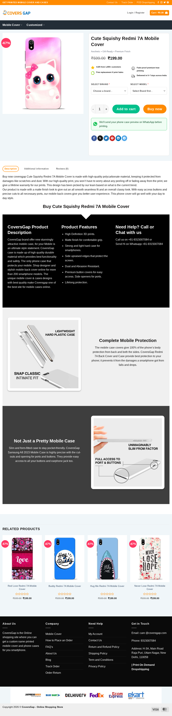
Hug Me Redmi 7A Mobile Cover (107, 586)
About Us (51, 653)
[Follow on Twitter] (165, 2)
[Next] (169, 570)
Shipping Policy (98, 653)
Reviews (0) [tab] (62, 168)
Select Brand (100, 84)
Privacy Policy (97, 666)
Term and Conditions (101, 659)
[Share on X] (100, 138)
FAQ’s (49, 646)
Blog (48, 659)
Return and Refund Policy (104, 646)
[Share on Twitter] (106, 138)
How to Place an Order (59, 640)
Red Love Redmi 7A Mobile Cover (22, 587)
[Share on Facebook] (94, 138)
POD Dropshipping (146, 2)
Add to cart (126, 109)
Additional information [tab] (36, 168)
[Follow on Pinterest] (168, 2)
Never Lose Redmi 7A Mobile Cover (149, 587)
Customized (34, 25)
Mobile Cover (11, 25)
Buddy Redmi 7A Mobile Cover (65, 586)
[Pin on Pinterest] (112, 138)
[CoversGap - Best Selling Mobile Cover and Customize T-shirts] (16, 13)
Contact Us (112, 2)
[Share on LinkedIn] (118, 138)
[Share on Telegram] (124, 138)
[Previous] (2, 570)
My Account (95, 634)
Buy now (154, 109)
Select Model (139, 84)
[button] (159, 13)
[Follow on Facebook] (158, 2)
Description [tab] (11, 168)
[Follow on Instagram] (161, 2)
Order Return (53, 672)
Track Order (127, 2)
